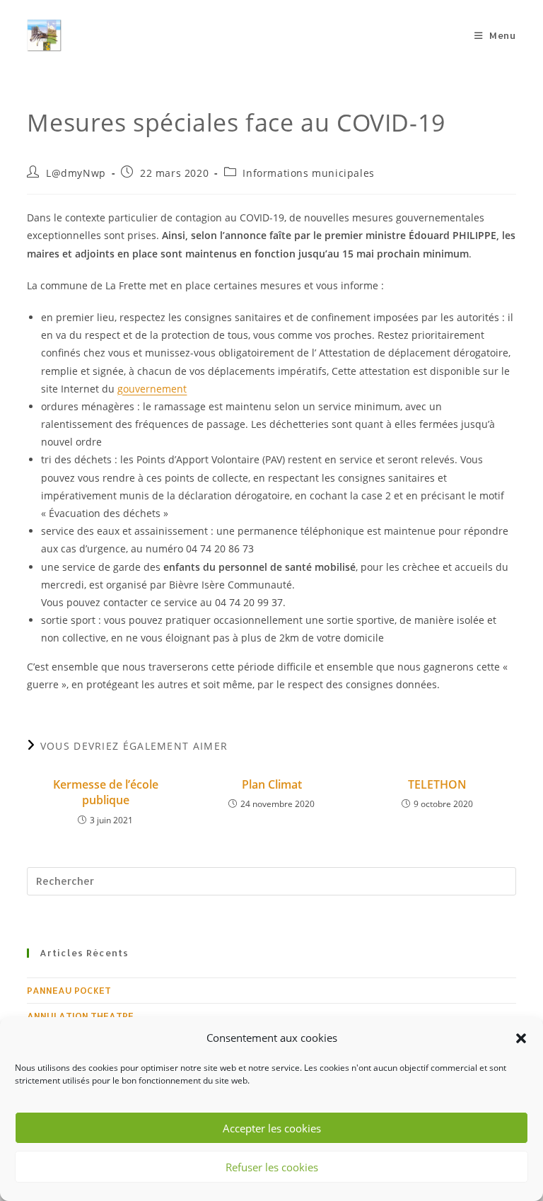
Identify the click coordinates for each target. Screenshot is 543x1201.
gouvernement (152, 388)
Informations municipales (308, 173)
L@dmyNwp (76, 173)
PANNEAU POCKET (69, 990)
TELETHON (437, 784)
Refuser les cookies (272, 1167)
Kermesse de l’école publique (105, 792)
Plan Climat (272, 784)
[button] (521, 1038)
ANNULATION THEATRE (80, 1015)
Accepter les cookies (272, 1128)
